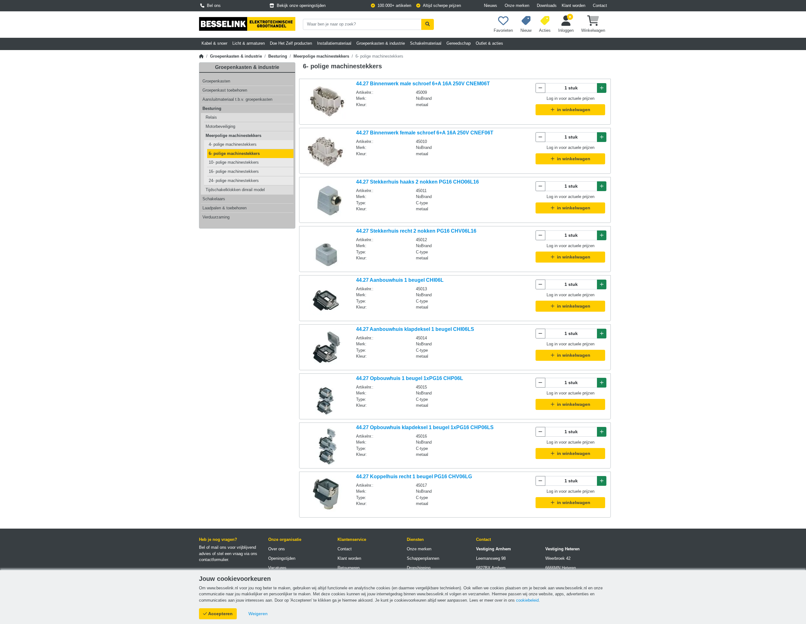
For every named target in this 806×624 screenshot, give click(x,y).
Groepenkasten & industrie (236, 56)
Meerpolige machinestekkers (321, 56)
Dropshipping (418, 567)
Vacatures (277, 567)
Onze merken (517, 5)
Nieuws (490, 5)
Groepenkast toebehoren (224, 90)
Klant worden (573, 5)
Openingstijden (281, 558)
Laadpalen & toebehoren (224, 208)
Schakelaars (213, 198)
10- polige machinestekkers (234, 162)
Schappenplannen (423, 558)
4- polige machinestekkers (233, 144)
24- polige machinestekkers (234, 180)
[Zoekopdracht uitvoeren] (427, 24)
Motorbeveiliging (220, 126)
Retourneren (349, 567)
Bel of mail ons (212, 547)
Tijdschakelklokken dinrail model (235, 189)
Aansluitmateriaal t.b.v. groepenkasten (237, 99)
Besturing (277, 56)
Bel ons (212, 5)
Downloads (547, 5)
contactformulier (213, 559)
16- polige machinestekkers (234, 171)
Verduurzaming (216, 217)
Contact (600, 5)
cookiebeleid (527, 600)
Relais (211, 117)
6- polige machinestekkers (234, 153)
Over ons (276, 549)
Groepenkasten (216, 81)
